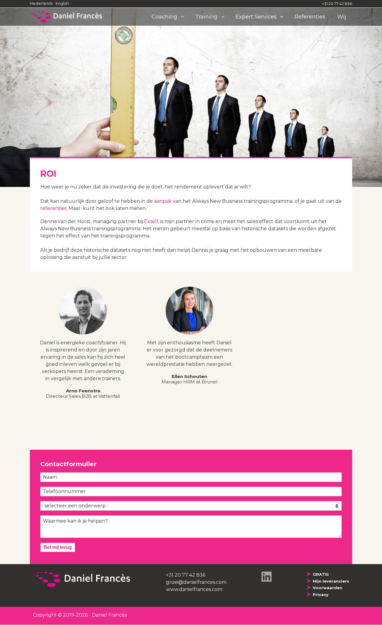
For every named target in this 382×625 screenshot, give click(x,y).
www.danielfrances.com (194, 589)
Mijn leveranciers (331, 581)
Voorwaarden (327, 588)
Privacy (321, 594)
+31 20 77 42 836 (337, 3)
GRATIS (321, 574)
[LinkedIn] (266, 576)
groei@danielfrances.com (196, 582)
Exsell (151, 221)
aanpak (163, 201)
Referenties (310, 16)
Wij (341, 16)
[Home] (68, 17)
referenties (53, 208)
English (62, 3)
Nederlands (41, 3)
